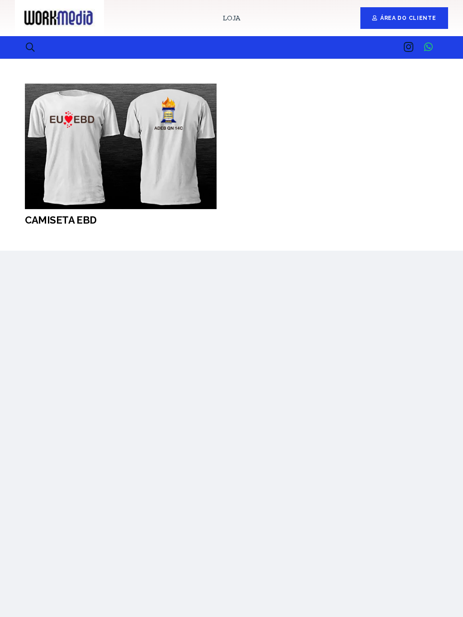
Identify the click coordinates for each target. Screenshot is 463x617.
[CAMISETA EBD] (121, 90)
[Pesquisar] (30, 47)
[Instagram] (408, 47)
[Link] (59, 18)
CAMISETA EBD (61, 220)
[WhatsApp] (428, 47)
